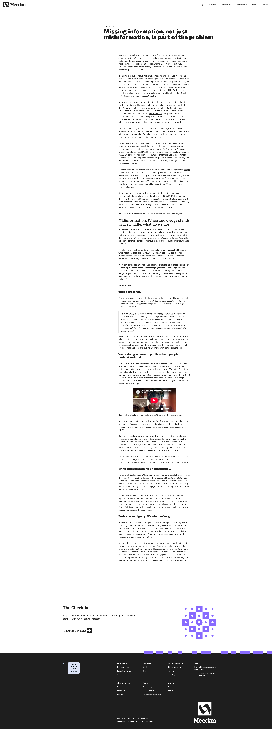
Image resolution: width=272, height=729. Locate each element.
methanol (139, 119)
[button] (241, 5)
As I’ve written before (148, 202)
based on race (165, 119)
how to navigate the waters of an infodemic (160, 450)
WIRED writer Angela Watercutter (167, 301)
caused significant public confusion (155, 146)
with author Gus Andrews (156, 421)
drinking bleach (125, 119)
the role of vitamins (161, 175)
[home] (14, 4)
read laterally (175, 273)
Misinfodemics (155, 113)
